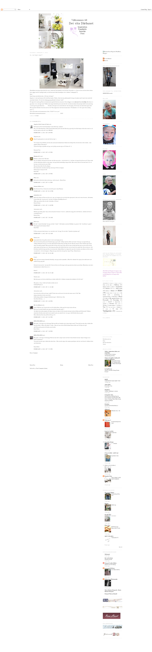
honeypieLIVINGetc (110, 568)
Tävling (105, 305)
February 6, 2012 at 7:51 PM (43, 349)
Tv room (105, 309)
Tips (104, 307)
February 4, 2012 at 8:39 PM (43, 173)
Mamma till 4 (37, 156)
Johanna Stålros (37, 186)
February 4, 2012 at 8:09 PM (43, 132)
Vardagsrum (107, 311)
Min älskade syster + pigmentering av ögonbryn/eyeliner (112, 294)
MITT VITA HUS (109, 536)
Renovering (117, 301)
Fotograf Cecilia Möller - (111, 563)
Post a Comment (34, 353)
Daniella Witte (108, 476)
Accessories (105, 283)
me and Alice (108, 514)
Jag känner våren (114, 455)
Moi (107, 298)
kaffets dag (113, 505)
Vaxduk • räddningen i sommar (111, 391)
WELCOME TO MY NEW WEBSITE (116, 478)
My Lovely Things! (109, 492)
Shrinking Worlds (108, 559)
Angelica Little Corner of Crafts (41, 124)
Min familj (114, 296)
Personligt (116, 300)
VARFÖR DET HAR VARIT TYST (112, 380)
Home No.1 (107, 525)
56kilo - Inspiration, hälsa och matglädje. (112, 352)
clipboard (107, 409)
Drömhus (107, 404)
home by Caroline (109, 431)
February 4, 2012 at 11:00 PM (43, 205)
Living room (109, 293)
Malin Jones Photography (111, 579)
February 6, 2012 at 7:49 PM (43, 331)
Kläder (113, 290)
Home (61, 365)
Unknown (105, 60)
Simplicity (107, 389)
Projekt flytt (113, 432)
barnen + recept (118, 283)
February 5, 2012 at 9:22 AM (43, 233)
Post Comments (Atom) (41, 368)
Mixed (120, 296)
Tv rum (36, 115)
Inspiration (119, 286)
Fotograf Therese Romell (111, 594)
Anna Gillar (108, 384)
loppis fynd (116, 293)
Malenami (107, 554)
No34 (35, 221)
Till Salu (119, 305)
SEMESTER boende (108, 93)
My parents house (114, 298)
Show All (120, 547)
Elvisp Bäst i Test (108, 386)
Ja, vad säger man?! (36, 55)
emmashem (36, 195)
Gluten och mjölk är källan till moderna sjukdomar (112, 358)
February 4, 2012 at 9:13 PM (43, 182)
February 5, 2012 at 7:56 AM (43, 217)
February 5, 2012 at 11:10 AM (43, 287)
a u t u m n (113, 515)
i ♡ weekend (114, 443)
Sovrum (112, 303)
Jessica (35, 237)
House (113, 286)
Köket (120, 290)
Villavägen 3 (108, 420)
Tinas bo (36, 136)
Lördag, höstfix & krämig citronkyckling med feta (110, 354)
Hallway (116, 285)
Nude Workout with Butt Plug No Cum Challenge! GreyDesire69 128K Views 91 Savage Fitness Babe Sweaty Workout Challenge (113, 398)
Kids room (119, 288)
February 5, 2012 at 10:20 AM (43, 253)
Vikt (105, 313)
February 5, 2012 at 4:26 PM (43, 301)
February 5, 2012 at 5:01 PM (43, 317)
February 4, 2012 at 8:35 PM (43, 152)
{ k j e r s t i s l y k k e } (110, 465)
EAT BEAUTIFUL (115, 569)
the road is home (109, 558)
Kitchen (107, 290)
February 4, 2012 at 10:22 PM (43, 191)
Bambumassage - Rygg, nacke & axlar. (115, 527)
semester (104, 303)
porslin (104, 301)
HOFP (106, 379)
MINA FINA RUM (38, 321)
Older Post (90, 365)
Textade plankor (111, 305)
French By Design (109, 442)
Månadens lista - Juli (115, 410)
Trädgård (119, 307)
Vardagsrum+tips (119, 311)
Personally (106, 300)
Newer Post (32, 365)
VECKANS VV (114, 537)
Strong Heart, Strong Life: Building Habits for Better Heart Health (116, 362)
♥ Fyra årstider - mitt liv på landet (111, 453)
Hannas (106, 503)
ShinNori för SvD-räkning (110, 564)
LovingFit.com (108, 369)
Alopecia (111, 283)
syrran (119, 303)
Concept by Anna (109, 395)
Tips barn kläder (112, 307)
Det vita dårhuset (38, 305)
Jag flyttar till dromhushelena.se (111, 405)
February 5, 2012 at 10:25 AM (43, 273)
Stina (35, 177)
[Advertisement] (76, 4)
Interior (108, 288)
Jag (113, 288)
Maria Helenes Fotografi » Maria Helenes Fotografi (113, 590)
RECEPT (110, 301)
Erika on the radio (107, 285)
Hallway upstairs (106, 286)
